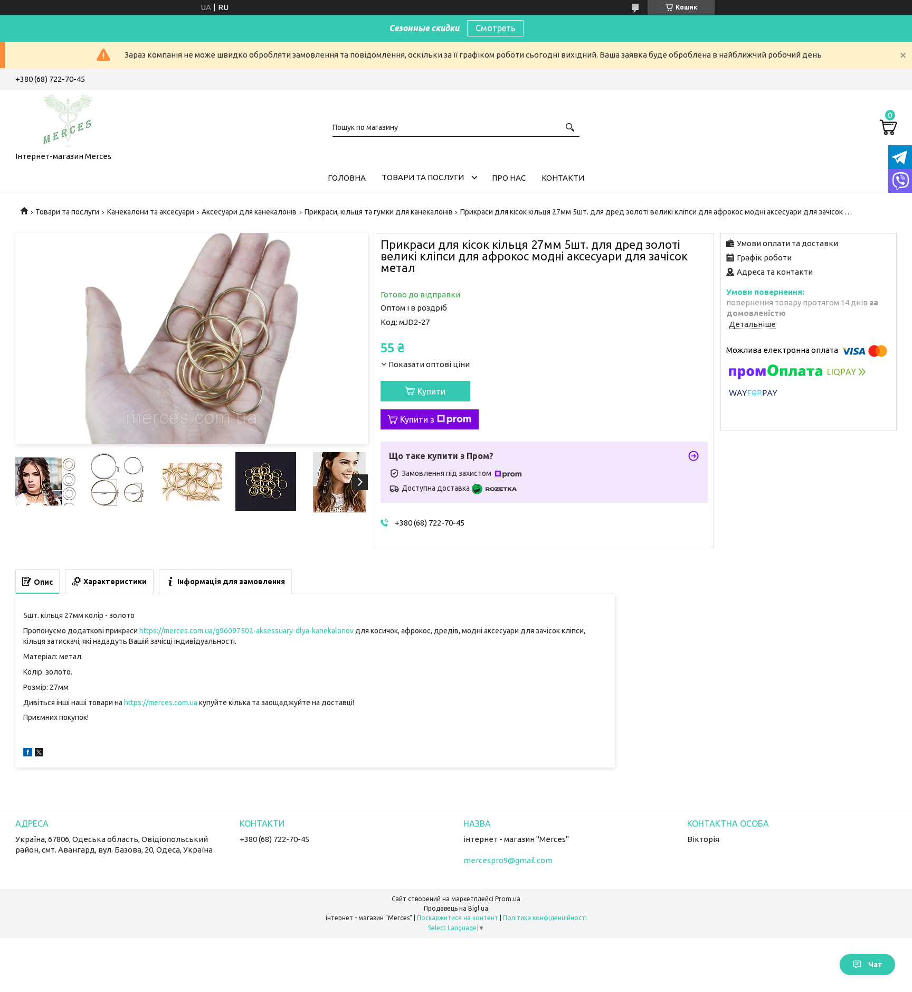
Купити (431, 391)
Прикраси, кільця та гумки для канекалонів (379, 212)
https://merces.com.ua (160, 702)
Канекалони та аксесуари (150, 212)
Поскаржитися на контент (457, 917)
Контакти (563, 177)
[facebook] (27, 753)
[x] (39, 753)
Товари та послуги (423, 177)
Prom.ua (507, 898)
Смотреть (495, 28)
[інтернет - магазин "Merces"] (68, 118)
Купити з (417, 419)
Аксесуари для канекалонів (249, 212)
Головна (347, 177)
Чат (875, 964)
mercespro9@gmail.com (508, 860)
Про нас (509, 177)
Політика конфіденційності (545, 917)
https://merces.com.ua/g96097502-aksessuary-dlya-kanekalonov (246, 630)
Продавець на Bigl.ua (456, 908)
